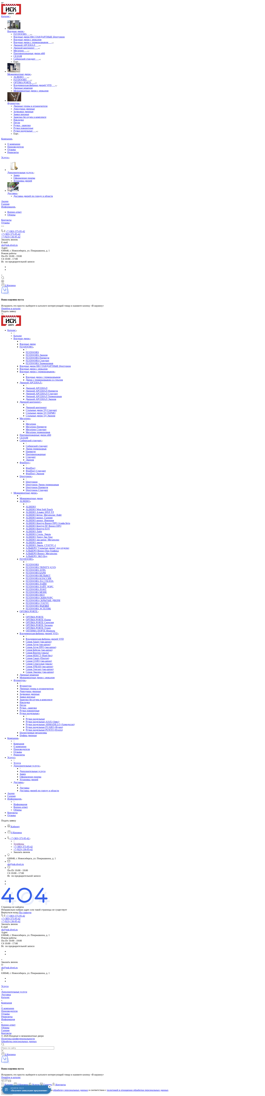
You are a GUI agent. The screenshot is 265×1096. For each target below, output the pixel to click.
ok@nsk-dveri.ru (9, 245)
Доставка (6, 994)
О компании (13, 144)
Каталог (5, 997)
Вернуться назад (9, 912)
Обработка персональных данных (19, 1041)
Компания (6, 1003)
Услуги (5, 986)
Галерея (5, 1030)
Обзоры (11, 214)
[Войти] (2, 282)
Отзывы (11, 149)
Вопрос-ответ (14, 212)
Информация (8, 1019)
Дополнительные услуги (14, 991)
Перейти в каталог (11, 308)
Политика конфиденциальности (18, 1038)
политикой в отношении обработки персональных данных (137, 1090)
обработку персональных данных (70, 1090)
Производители (15, 146)
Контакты (6, 1033)
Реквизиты (13, 152)
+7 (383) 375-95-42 (15, 231)
